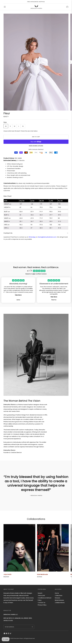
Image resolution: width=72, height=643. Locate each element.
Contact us (41, 602)
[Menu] (5, 7)
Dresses (57, 598)
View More (18, 295)
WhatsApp (32, 237)
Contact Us (8, 233)
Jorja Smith (7, 574)
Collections (58, 595)
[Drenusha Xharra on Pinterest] (6, 634)
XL (23, 126)
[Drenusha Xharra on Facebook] (4, 634)
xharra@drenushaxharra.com (47, 237)
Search (40, 593)
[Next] (70, 62)
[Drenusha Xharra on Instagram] (8, 634)
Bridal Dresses (59, 600)
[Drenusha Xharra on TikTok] (10, 634)
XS (6, 126)
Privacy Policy (42, 605)
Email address (9, 625)
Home (57, 593)
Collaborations (60, 602)
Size (5, 122)
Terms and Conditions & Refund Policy (44, 598)
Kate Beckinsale (42, 574)
